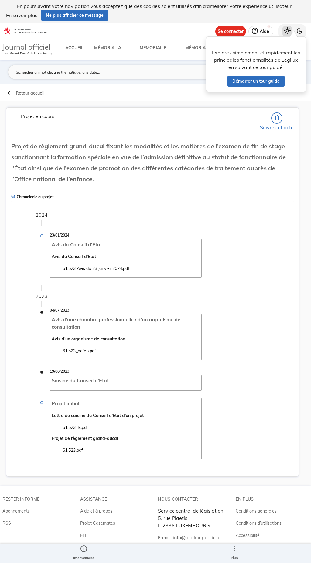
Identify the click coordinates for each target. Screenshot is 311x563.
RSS (6, 523)
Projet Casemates (97, 523)
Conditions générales (256, 511)
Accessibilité (248, 535)
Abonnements (16, 511)
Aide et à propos (96, 511)
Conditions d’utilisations (259, 523)
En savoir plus (21, 15)
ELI (83, 535)
